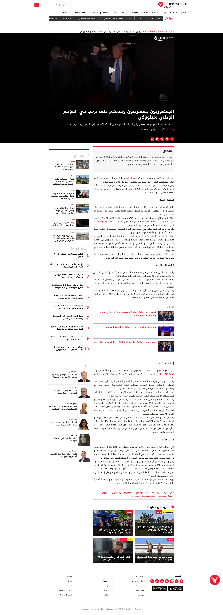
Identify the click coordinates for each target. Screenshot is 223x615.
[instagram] (172, 581)
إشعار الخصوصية (138, 581)
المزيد (64, 12)
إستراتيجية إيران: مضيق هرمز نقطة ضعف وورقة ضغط (63, 424)
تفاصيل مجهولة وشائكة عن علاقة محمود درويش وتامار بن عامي (68, 297)
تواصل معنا (140, 590)
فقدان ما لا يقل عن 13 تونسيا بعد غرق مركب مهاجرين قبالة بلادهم (64, 210)
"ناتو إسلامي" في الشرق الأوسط (65, 439)
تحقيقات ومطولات (100, 12)
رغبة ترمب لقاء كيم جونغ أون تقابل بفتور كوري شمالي (154, 558)
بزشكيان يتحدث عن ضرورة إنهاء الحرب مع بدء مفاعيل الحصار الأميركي (66, 349)
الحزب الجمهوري (142, 492)
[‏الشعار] (163, 38)
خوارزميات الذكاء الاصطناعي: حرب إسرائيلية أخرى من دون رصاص (68, 307)
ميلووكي (105, 492)
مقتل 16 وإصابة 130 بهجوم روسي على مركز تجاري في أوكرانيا (62, 18)
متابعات (152, 31)
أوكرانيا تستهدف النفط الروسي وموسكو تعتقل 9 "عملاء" (69, 276)
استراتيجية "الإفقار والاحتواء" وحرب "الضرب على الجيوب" (64, 376)
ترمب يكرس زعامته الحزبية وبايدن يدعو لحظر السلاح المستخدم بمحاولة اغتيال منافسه (126, 314)
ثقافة (145, 12)
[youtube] (167, 581)
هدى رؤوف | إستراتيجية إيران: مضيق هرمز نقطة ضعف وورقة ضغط (66, 328)
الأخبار (183, 12)
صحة (115, 12)
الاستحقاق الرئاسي (165, 374)
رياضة (124, 12)
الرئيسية (170, 31)
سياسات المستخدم (137, 576)
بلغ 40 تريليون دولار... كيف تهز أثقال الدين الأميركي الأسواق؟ (66, 266)
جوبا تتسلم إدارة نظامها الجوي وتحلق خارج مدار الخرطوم (66, 338)
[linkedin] (162, 581)
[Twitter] (176, 581)
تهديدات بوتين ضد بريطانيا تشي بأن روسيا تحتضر (65, 392)
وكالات (170, 129)
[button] (111, 70)
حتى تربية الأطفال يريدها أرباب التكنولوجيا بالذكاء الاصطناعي (63, 408)
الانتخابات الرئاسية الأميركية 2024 (143, 496)
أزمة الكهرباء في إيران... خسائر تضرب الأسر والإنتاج (63, 224)
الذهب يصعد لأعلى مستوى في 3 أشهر (68, 255)
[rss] (152, 581)
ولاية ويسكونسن (165, 496)
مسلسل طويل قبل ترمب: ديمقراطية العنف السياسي (131, 327)
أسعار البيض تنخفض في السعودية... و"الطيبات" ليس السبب (67, 317)
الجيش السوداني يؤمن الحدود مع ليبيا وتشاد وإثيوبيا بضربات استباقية (155, 529)
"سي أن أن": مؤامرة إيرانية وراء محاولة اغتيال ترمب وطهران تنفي (124, 342)
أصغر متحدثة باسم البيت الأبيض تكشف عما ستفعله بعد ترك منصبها (63, 196)
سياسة (173, 12)
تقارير (73, 161)
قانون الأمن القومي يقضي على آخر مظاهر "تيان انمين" (115, 531)
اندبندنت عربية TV (79, 12)
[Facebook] (181, 581)
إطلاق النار (98, 222)
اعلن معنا (141, 594)
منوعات (134, 12)
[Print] (152, 139)
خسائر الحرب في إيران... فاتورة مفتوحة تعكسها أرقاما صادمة (64, 167)
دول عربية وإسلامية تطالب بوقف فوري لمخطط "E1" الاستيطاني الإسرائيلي (118, 18)
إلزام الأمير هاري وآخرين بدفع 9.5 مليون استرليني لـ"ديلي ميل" (114, 558)
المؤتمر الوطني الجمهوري (122, 492)
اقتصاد (155, 12)
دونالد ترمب (129, 178)
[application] (111, 70)
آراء (164, 12)
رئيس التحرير (140, 585)
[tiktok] (157, 581)
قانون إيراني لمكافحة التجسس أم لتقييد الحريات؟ (63, 455)
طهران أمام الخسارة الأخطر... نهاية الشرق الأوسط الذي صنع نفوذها (67, 286)
